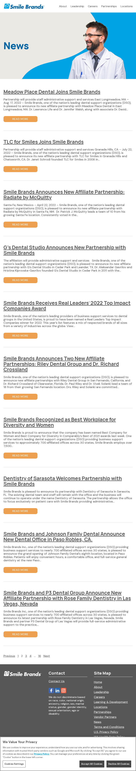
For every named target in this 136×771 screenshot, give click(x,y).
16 (39, 656)
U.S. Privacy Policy (106, 732)
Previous (9, 656)
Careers (93, 6)
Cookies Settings (14, 764)
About (63, 6)
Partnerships (109, 6)
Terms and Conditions (109, 727)
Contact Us (57, 681)
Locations (127, 6)
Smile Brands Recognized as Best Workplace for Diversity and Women (59, 422)
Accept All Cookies (91, 764)
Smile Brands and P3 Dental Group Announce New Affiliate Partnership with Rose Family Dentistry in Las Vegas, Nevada (67, 598)
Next (46, 656)
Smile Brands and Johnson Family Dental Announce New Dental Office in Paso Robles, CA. (64, 536)
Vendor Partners (105, 717)
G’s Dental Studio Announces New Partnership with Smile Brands (64, 250)
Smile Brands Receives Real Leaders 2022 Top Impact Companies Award (67, 305)
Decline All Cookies (118, 764)
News (97, 722)
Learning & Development (111, 702)
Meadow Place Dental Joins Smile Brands (51, 91)
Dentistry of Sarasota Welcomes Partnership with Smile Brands (62, 481)
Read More (20, 119)
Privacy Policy (41, 754)
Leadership (77, 6)
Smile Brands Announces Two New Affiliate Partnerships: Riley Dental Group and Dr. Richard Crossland (61, 364)
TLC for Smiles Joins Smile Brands (43, 141)
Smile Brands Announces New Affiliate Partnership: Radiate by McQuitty (64, 194)
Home (98, 682)
